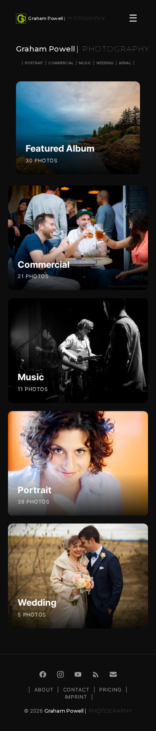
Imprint (76, 697)
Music (85, 63)
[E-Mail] (113, 674)
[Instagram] (60, 674)
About (44, 690)
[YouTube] (78, 674)
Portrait (34, 63)
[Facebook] (43, 674)
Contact (76, 690)
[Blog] (96, 674)
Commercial (61, 63)
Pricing (110, 690)
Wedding (105, 63)
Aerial (125, 63)
